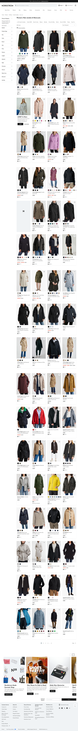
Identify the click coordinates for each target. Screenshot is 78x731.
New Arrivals (35, 22)
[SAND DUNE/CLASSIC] (33, 396)
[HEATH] (20, 631)
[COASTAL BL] (56, 293)
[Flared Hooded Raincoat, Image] (69, 383)
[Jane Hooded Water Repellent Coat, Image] (39, 484)
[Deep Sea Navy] (22, 53)
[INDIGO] (20, 190)
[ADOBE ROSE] (33, 120)
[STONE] (18, 154)
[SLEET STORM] (52, 530)
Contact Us (4, 707)
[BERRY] (48, 190)
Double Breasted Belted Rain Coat (68, 363)
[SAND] (52, 53)
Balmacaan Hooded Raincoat (69, 56)
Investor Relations (49, 709)
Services (71, 10)
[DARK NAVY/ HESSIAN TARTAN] (35, 564)
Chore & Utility (52, 22)
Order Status (4, 709)
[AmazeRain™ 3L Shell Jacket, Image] (69, 142)
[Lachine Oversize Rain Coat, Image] (54, 417)
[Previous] (17, 22)
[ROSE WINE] (56, 223)
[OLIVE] (52, 257)
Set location (4, 25)
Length (3, 55)
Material (3, 59)
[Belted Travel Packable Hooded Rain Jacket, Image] (23, 518)
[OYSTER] (37, 223)
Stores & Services (27, 704)
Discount (3, 76)
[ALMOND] (18, 293)
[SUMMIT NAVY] (39, 257)
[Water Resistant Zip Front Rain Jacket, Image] (39, 518)
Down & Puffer (63, 22)
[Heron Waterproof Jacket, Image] (54, 245)
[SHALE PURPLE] (76, 190)
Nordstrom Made (8, 694)
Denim (57, 22)
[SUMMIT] (39, 223)
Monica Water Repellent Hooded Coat (52, 89)
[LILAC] (52, 326)
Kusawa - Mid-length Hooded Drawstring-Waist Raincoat (53, 124)
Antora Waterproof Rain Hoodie (37, 89)
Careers (14, 709)
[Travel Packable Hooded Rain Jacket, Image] (54, 280)
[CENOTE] (58, 496)
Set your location (21, 27)
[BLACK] (33, 53)
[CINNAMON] (22, 257)
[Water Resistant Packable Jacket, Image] (23, 177)
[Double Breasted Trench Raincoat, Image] (23, 348)
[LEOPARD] (67, 530)
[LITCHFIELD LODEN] (20, 463)
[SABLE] (33, 223)
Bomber (45, 22)
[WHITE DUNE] (37, 87)
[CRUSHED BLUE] (65, 154)
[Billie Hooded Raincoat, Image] (39, 618)
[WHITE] (37, 53)
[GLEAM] (67, 120)
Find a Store (26, 707)
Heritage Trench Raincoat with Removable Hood (23, 158)
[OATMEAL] (52, 190)
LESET (20, 124)
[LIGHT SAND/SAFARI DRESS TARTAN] (18, 564)
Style (3, 62)
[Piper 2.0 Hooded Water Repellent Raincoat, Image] (39, 280)
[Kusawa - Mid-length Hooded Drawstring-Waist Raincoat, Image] (54, 108)
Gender (3, 27)
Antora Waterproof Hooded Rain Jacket (38, 261)
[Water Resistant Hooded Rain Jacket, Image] (23, 585)
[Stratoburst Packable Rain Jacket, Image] (54, 484)
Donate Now (30, 693)
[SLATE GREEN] (22, 360)
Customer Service (5, 704)
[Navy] (50, 120)
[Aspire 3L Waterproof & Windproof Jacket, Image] (39, 211)
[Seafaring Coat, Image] (69, 618)
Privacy (3, 729)
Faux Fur (73, 22)
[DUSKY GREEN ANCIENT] (22, 87)
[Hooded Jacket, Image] (54, 314)
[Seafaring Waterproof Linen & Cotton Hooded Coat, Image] (23, 618)
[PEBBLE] (37, 293)
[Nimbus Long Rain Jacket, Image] (54, 618)
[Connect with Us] (69, 708)
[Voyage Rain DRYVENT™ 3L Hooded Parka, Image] (69, 211)
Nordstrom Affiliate (50, 717)
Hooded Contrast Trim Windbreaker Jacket (23, 467)
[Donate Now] (36, 670)
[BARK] (70, 463)
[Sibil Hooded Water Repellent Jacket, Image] (54, 41)
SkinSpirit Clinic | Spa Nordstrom (28, 714)
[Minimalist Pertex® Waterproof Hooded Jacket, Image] (54, 518)
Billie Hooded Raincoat (39, 633)
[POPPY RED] (70, 190)
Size (2, 34)
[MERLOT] (35, 530)
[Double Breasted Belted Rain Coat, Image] (69, 348)
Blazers (41, 22)
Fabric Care (4, 73)
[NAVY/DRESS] (18, 87)
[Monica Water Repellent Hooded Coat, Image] (54, 74)
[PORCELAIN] (35, 429)
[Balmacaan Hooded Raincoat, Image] (69, 41)
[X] (64, 708)
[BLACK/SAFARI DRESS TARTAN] (20, 564)
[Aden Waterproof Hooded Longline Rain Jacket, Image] (39, 41)
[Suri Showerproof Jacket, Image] (23, 551)
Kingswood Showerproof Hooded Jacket (53, 361)
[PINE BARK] (56, 190)
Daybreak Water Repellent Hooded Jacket (53, 601)
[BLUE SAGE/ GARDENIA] (50, 257)
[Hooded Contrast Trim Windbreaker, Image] (23, 417)
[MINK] (35, 360)
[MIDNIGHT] (48, 87)
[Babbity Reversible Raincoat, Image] (23, 74)
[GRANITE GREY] (67, 223)
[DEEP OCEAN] (50, 223)
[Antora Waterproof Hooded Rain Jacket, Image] (39, 245)
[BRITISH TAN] (50, 87)
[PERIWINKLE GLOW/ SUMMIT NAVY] (35, 87)
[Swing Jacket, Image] (39, 314)
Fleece (68, 22)
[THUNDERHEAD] (57, 530)
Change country (5, 725)
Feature (3, 52)
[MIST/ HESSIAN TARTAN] (33, 564)
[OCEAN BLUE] (50, 326)
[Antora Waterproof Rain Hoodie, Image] (39, 74)
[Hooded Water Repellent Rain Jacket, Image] (54, 451)
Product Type (4, 31)
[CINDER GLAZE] (72, 120)
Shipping (3, 711)
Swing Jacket (38, 328)
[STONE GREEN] (74, 190)
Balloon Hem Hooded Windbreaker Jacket (38, 432)
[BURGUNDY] (65, 564)
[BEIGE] (63, 120)
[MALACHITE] (54, 496)
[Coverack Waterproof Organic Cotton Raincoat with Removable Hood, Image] (69, 585)
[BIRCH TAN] (65, 53)
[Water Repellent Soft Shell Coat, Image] (23, 280)
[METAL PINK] (39, 87)
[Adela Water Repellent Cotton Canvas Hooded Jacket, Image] (39, 142)
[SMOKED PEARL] (37, 257)
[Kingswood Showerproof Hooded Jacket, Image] (54, 348)
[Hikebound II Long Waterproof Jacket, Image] (69, 74)
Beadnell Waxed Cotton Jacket (68, 466)
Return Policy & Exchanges (5, 714)
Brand (3, 41)
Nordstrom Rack (49, 706)
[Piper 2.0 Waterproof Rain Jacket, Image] (39, 348)
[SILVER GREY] (54, 223)
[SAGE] (54, 53)
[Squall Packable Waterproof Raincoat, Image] (23, 41)
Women (14, 10)
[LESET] (23, 106)
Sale (66, 10)
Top (75, 706)
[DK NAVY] (48, 257)
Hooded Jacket (53, 328)
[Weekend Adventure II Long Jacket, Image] (39, 585)
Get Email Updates (16, 715)
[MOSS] (33, 293)
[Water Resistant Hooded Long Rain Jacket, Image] (54, 177)
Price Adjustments (5, 717)
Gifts (61, 10)
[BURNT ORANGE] (70, 53)
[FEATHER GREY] (67, 53)
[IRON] (70, 87)
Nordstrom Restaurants (28, 717)
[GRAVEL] (52, 496)
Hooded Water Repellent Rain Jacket (53, 466)
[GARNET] (65, 223)
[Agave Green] (52, 631)
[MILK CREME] (43, 120)
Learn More (37, 693)
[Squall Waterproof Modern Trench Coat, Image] (54, 383)
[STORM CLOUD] (24, 257)
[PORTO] (56, 53)
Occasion (4, 66)
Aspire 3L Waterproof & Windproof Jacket (38, 227)
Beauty (25, 10)
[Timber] (50, 631)
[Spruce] (50, 396)
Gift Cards (52, 691)
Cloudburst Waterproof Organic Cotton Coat (68, 431)
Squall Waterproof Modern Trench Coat (54, 398)
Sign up (69, 699)
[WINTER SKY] (52, 87)
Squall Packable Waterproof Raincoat (22, 56)
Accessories (37, 10)
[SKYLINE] (56, 496)
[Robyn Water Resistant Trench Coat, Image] (39, 551)
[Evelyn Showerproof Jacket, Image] (69, 314)
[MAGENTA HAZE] (41, 120)
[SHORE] (18, 631)
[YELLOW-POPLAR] (48, 496)
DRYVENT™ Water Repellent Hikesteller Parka (22, 330)
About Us (15, 704)
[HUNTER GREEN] (33, 154)
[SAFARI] (67, 87)
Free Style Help (27, 709)
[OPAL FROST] (35, 257)
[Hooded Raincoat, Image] (39, 108)
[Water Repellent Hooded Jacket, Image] (69, 280)
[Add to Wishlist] (29, 32)
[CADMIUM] (33, 429)
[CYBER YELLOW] (35, 120)
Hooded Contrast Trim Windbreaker (23, 432)
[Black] (48, 120)
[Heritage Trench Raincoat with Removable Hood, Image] (23, 142)
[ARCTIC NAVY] (55, 530)
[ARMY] (45, 120)
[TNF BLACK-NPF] (33, 87)
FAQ (3, 721)
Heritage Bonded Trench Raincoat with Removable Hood (23, 397)
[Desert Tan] (48, 396)
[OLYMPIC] (50, 496)
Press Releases (49, 711)
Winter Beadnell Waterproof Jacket (37, 398)
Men (20, 10)
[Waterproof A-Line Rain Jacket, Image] (69, 108)
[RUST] (54, 87)
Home (55, 10)
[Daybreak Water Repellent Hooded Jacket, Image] (54, 585)
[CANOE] (37, 597)
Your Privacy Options (10, 729)
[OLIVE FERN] (63, 53)
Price (3, 48)
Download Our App (64, 704)
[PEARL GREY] (54, 293)
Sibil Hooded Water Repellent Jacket (53, 56)
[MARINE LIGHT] (72, 190)
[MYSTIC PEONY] (48, 154)
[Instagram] (59, 708)
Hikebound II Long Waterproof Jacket (68, 89)
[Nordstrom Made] (14, 670)
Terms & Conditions (21, 729)
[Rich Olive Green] (19, 53)
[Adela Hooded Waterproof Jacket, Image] (54, 142)
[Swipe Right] (73, 655)
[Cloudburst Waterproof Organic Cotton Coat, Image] (69, 417)
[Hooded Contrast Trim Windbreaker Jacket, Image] (23, 451)
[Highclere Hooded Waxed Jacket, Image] (69, 484)
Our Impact (15, 711)
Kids (44, 10)
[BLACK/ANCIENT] (35, 396)
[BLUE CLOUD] (39, 120)
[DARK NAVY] (67, 360)
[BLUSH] (54, 190)
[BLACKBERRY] (20, 257)
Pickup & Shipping (5, 18)
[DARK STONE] (63, 87)
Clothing (10, 14)
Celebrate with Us (44, 1)
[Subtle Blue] (24, 53)
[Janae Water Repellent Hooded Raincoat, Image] (69, 245)
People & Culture (16, 713)
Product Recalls (5, 723)
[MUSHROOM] (26, 257)
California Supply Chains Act (32, 729)
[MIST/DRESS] (20, 87)
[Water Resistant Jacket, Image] (39, 451)
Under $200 (29, 22)
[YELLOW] (37, 631)
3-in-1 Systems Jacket (69, 566)
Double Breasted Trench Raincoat (23, 363)
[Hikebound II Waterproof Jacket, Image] (69, 177)
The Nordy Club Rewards (38, 708)
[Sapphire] (27, 53)
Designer (49, 10)
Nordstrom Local (27, 719)
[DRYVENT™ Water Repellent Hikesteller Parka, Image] (23, 314)
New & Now (7, 10)
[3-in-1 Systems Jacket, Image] (69, 551)
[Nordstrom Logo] (7, 5)
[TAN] (63, 396)
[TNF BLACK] (63, 223)
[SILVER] (50, 53)
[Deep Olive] (54, 631)
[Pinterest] (62, 708)
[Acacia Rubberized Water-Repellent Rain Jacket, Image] (54, 211)
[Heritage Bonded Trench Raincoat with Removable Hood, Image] (23, 383)
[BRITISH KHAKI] (33, 463)
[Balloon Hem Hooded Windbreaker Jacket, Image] (39, 417)
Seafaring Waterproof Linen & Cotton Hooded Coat (22, 634)
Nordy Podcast (16, 717)
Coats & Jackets (16, 14)
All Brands (15, 707)
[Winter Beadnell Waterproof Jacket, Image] (39, 383)
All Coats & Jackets (21, 22)
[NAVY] (35, 53)
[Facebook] (67, 708)
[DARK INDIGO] (37, 120)
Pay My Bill (37, 715)
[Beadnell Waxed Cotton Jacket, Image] (69, 451)
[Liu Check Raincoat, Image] (23, 484)
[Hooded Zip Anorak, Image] (39, 177)
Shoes (31, 10)
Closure (3, 69)
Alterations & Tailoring (28, 711)
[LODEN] (33, 190)
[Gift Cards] (59, 670)
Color (3, 38)
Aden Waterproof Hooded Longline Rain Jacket (38, 57)
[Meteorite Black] (48, 631)
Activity (3, 80)
